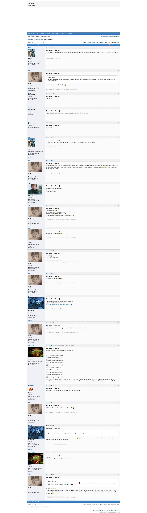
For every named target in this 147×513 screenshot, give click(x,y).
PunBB (99, 510)
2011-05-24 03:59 (50, 273)
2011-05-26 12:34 (50, 425)
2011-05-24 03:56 (50, 228)
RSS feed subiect (115, 45)
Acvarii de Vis (33, 3)
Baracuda (31, 385)
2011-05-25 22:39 (50, 322)
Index (37, 33)
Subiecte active (104, 36)
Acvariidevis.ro (31, 33)
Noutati (42, 33)
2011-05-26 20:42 (50, 474)
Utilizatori (47, 33)
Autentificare (69, 33)
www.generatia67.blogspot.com (60, 308)
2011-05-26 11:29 (50, 385)
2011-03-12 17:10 (50, 108)
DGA (29, 93)
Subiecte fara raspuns (114, 36)
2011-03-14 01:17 (50, 183)
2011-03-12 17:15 (50, 122)
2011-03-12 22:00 (50, 137)
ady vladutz (31, 345)
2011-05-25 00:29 (50, 296)
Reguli (52, 33)
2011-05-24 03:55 (50, 205)
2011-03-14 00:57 (50, 160)
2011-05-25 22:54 (50, 345)
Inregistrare (62, 33)
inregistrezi (100, 42)
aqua (29, 70)
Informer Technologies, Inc (114, 510)
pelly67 (30, 296)
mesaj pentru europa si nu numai (53, 58)
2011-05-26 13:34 (50, 452)
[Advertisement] (73, 20)
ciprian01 (31, 183)
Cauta (56, 33)
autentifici (91, 42)
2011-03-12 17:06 (50, 93)
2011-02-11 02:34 (50, 70)
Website (30, 68)
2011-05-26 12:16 (50, 402)
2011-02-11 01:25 (50, 47)
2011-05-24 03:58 (50, 250)
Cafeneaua (39, 39)
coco (29, 47)
